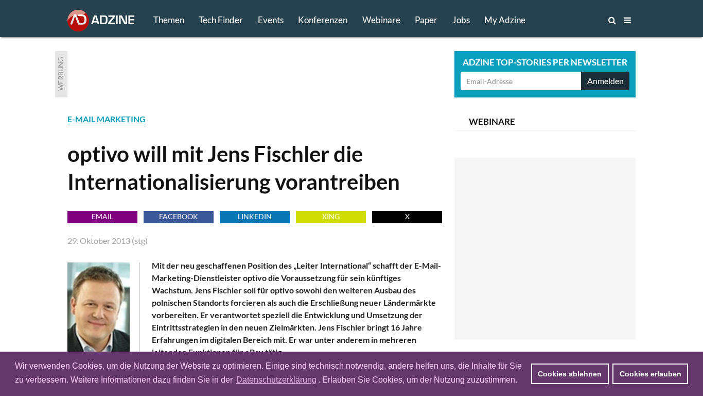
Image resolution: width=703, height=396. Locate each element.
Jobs (461, 19)
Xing (331, 216)
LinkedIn (255, 216)
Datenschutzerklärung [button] (276, 379)
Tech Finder (221, 19)
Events (271, 19)
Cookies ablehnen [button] (570, 374)
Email (102, 216)
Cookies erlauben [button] (650, 374)
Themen (168, 19)
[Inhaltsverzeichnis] (627, 20)
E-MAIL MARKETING (106, 119)
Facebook (178, 216)
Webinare (381, 19)
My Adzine (504, 19)
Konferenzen (322, 19)
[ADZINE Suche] (578, 20)
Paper (426, 19)
